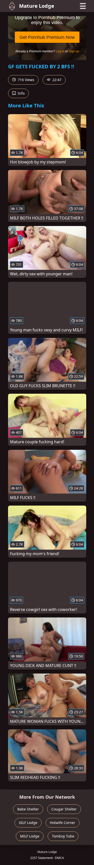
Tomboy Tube (63, 836)
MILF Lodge (29, 836)
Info (21, 93)
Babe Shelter (28, 809)
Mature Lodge (36, 6)
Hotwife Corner (62, 822)
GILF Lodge (28, 822)
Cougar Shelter (64, 809)
